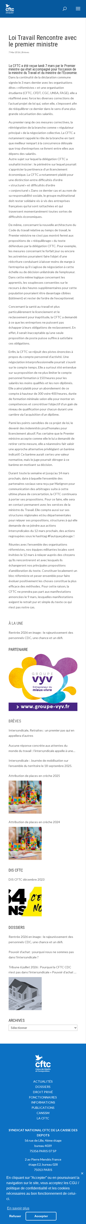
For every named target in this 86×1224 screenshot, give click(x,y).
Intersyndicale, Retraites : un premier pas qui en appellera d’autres (41, 732)
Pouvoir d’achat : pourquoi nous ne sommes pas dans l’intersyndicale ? (41, 954)
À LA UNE (16, 623)
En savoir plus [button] (18, 1208)
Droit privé (43, 1092)
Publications (43, 1107)
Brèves (25, 52)
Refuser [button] (15, 1216)
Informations (43, 1102)
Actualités (43, 1081)
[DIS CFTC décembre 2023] (25, 900)
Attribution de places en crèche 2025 (34, 776)
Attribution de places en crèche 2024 (34, 822)
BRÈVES (15, 721)
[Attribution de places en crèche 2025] (25, 797)
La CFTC (43, 1118)
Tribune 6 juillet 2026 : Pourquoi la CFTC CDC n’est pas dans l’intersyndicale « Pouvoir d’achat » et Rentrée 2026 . (42, 970)
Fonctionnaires (43, 1097)
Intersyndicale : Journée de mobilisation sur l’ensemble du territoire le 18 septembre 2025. (40, 763)
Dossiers (43, 1087)
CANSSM (43, 1113)
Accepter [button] (41, 1216)
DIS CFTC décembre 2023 (27, 879)
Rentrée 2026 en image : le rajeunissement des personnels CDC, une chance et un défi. (41, 635)
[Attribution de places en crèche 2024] (25, 843)
